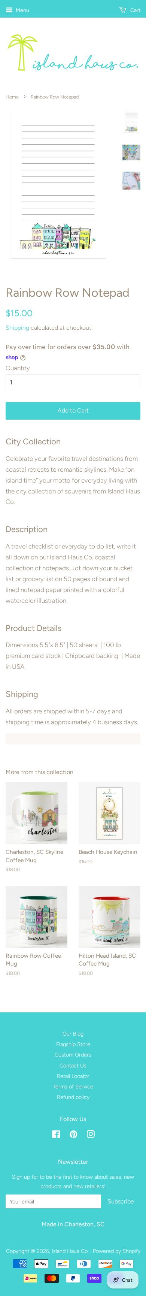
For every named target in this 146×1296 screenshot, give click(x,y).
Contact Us (73, 1065)
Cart (134, 10)
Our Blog (73, 1033)
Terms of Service (73, 1086)
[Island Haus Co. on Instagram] (90, 1135)
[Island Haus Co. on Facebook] (56, 1135)
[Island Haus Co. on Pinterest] (73, 1135)
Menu (22, 10)
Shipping (17, 327)
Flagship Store (73, 1044)
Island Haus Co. (71, 1251)
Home (12, 97)
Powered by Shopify (116, 1251)
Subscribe (120, 1201)
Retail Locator (73, 1076)
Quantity (18, 368)
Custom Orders (73, 1054)
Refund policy (73, 1097)
